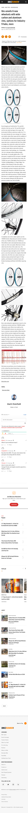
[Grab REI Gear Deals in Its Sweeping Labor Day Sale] (4, 664)
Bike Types (3, 734)
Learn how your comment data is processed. (13, 427)
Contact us (3, 767)
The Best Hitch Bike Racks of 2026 (17, 674)
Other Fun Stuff (4, 742)
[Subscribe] (18, 784)
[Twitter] (7, 784)
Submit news (4, 769)
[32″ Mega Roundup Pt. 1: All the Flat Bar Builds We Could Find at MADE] (12, 586)
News (13, 661)
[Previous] (23, 568)
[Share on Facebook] (2, 36)
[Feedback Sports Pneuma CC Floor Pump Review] (4, 695)
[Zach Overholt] (14, 397)
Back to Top (20, 723)
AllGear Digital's (13, 789)
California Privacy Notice (6, 796)
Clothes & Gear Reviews (12, 615)
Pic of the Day (4, 745)
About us (3, 764)
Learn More (19, 42)
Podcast (3, 775)
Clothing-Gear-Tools (12, 692)
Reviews (3, 747)
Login (24, 414)
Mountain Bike (5, 390)
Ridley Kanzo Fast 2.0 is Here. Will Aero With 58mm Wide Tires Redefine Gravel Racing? (10, 533)
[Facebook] (2, 784)
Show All (4, 705)
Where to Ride (4, 750)
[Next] (25, 568)
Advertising (3, 777)
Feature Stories (4, 739)
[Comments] (19, 37)
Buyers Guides (11, 672)
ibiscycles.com (5, 381)
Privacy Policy (4, 794)
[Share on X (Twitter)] (6, 36)
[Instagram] (12, 784)
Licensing (3, 799)
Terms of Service (4, 801)
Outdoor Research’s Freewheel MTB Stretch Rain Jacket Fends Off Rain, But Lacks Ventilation (17, 619)
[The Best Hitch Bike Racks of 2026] (4, 675)
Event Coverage (5, 737)
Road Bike (3, 755)
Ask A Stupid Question (6, 772)
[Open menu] (2, 2)
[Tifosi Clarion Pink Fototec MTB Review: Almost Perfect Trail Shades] (4, 630)
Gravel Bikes (10, 649)
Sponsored (10, 661)
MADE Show (3, 594)
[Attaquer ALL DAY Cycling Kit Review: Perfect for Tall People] (4, 641)
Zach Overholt (11, 27)
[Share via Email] (9, 36)
